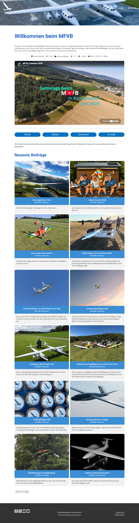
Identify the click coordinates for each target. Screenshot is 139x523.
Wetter (27, 134)
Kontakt (111, 134)
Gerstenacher (38, 56)
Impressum (120, 512)
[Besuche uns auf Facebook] (16, 511)
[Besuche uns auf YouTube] (24, 511)
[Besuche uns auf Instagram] (20, 511)
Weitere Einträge (22, 491)
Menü (133, 8)
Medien (55, 134)
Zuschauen (83, 134)
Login (121, 8)
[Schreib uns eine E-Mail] (28, 511)
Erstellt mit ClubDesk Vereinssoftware (69, 515)
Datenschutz (119, 515)
